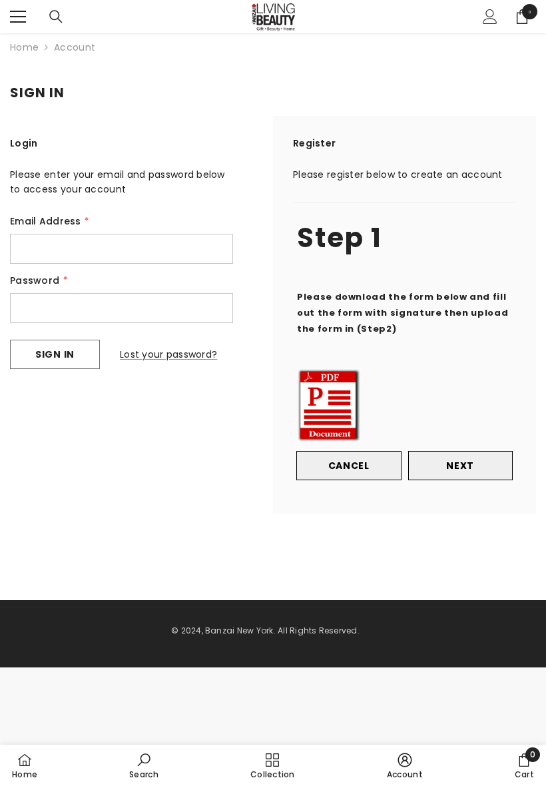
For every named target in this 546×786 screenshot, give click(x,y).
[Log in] (490, 16)
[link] (144, 765)
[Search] (56, 17)
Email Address (49, 221)
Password (38, 280)
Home (24, 47)
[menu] (18, 17)
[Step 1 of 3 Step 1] (404, 201)
